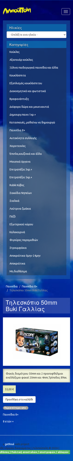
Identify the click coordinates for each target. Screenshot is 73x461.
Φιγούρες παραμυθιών (24, 240)
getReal (9, 444)
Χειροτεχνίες (18, 146)
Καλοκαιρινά (17, 232)
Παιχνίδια (12, 286)
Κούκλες (15, 51)
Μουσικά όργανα (20, 161)
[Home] (17, 9)
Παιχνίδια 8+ (17, 130)
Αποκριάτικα (17, 263)
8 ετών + (8, 421)
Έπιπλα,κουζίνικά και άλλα (26, 153)
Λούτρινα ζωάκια (20, 208)
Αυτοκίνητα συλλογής (23, 138)
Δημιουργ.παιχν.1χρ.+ (23, 114)
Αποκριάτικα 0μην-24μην (25, 255)
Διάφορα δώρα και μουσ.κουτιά (29, 106)
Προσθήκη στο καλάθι (19, 399)
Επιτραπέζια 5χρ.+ (21, 177)
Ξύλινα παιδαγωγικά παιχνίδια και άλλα (34, 67)
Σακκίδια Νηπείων (21, 193)
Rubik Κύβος (17, 185)
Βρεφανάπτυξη (19, 99)
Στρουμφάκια (18, 247)
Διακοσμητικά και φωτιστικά (28, 91)
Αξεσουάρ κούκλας (21, 59)
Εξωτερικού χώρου (21, 224)
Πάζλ (13, 216)
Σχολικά (14, 200)
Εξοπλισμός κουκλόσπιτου (26, 83)
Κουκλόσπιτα (18, 75)
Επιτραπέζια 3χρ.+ (21, 169)
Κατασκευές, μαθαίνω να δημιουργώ (32, 122)
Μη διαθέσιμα (18, 271)
